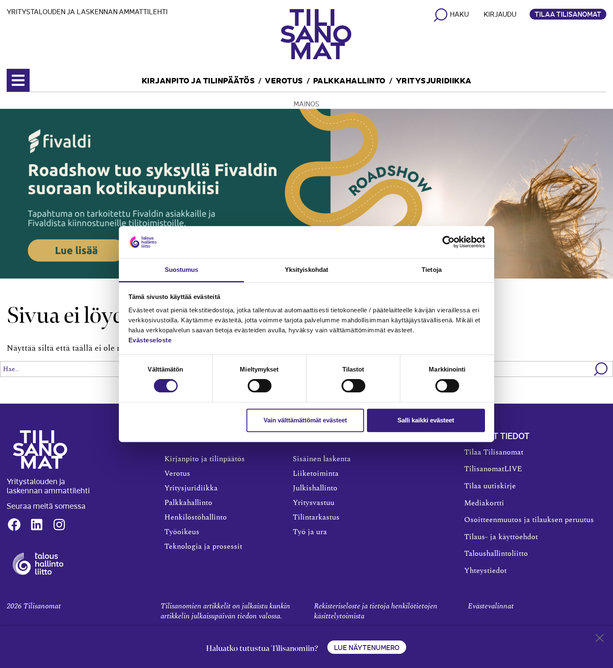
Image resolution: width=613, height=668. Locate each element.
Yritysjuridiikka (434, 79)
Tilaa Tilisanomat (568, 14)
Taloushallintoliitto (496, 554)
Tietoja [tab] (432, 269)
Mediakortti (484, 503)
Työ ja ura (310, 532)
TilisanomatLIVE (493, 469)
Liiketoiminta (316, 473)
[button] (601, 369)
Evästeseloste (150, 340)
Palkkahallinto (349, 79)
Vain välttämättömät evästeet (305, 420)
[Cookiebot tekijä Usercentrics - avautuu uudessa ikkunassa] (448, 242)
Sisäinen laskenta (322, 459)
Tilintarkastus (316, 517)
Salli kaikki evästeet (425, 420)
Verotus (284, 79)
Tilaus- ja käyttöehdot (501, 537)
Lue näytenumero (366, 647)
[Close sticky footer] (599, 639)
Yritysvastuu (313, 503)
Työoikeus (181, 532)
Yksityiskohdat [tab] (306, 269)
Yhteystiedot (485, 571)
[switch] (259, 385)
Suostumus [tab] (181, 269)
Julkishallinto (315, 488)
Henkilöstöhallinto (195, 517)
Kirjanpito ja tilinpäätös (198, 79)
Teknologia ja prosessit (203, 546)
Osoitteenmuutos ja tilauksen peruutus (529, 520)
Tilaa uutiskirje (490, 486)
